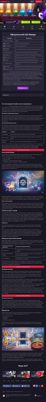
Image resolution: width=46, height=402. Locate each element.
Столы (12, 380)
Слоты (4, 380)
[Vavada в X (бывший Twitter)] (39, 386)
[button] (44, 14)
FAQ (30, 380)
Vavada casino (5, 71)
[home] (4, 1)
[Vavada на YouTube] (42, 386)
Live (8, 380)
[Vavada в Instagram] (34, 386)
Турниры (18, 380)
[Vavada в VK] (37, 386)
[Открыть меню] (44, 1)
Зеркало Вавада (5, 106)
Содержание (24, 380)
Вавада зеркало (23, 88)
